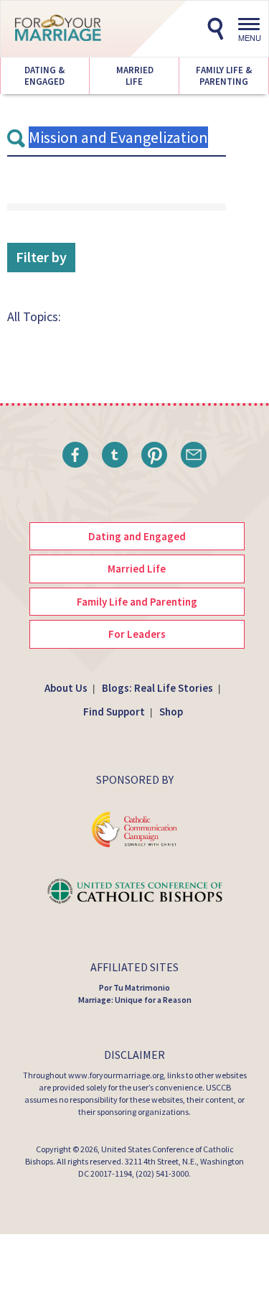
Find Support (114, 711)
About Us (66, 688)
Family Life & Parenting (224, 76)
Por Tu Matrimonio (134, 987)
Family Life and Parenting (137, 601)
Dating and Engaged (137, 536)
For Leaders (137, 634)
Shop (171, 711)
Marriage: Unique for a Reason (135, 999)
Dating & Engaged (44, 76)
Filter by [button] (41, 257)
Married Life (134, 76)
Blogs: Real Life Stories (157, 688)
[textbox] (116, 138)
